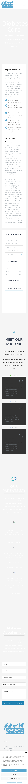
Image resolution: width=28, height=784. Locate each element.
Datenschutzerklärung (11, 782)
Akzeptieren (14, 770)
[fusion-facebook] (19, 381)
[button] (26, 752)
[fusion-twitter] (22, 381)
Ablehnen (14, 774)
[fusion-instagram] (22, 383)
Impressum (19, 782)
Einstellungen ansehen (14, 778)
